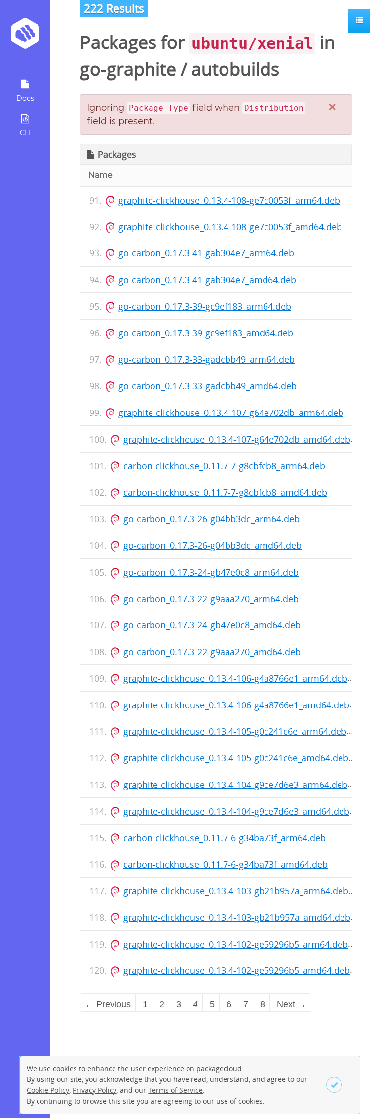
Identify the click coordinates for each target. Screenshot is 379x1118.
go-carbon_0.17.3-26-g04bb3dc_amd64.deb (212, 545)
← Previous (108, 1004)
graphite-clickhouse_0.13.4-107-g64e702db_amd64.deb (236, 439)
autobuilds (235, 69)
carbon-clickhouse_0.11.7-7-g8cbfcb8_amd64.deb (225, 492)
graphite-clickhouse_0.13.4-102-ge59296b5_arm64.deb (235, 944)
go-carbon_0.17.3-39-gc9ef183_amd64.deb (205, 333)
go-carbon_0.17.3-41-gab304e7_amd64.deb (207, 280)
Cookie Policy (48, 1090)
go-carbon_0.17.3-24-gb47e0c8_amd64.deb (212, 625)
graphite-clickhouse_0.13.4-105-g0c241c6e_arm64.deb (234, 731)
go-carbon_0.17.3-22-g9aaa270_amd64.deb (212, 652)
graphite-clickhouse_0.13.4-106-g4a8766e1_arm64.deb (235, 678)
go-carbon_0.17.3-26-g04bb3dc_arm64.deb (211, 519)
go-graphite (128, 69)
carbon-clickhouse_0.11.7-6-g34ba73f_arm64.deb (224, 838)
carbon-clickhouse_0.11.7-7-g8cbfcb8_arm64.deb (224, 466)
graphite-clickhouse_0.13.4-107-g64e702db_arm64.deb (230, 412)
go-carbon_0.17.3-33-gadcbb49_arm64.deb (206, 359)
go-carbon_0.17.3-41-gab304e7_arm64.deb (206, 253)
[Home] (25, 37)
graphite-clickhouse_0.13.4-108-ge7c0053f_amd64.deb (230, 227)
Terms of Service (175, 1090)
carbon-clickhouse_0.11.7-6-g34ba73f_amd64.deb (225, 864)
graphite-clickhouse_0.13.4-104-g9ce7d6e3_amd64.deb (236, 811)
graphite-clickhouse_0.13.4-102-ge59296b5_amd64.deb (236, 970)
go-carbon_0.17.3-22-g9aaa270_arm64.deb (211, 599)
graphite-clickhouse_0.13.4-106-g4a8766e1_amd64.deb (236, 705)
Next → (291, 1004)
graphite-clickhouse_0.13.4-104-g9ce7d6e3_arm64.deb (235, 784)
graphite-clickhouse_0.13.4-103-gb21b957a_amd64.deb (236, 917)
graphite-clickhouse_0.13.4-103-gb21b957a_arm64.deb (235, 891)
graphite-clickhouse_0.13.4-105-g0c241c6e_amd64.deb (235, 758)
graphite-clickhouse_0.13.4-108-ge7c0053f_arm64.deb (229, 200)
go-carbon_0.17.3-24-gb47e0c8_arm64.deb (211, 572)
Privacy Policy (94, 1090)
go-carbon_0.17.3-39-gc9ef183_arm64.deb (204, 306)
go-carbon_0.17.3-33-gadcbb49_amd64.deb (207, 386)
